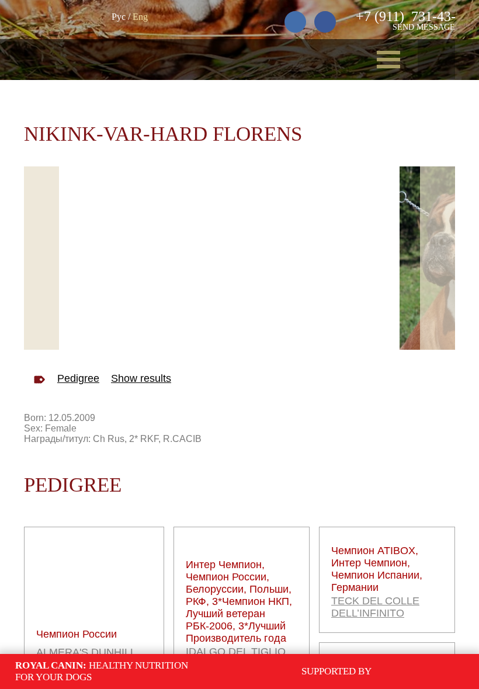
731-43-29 (413, 16)
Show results (141, 378)
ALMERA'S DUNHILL (86, 652)
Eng (140, 17)
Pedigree (78, 378)
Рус (119, 17)
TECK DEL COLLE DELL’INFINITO (375, 607)
